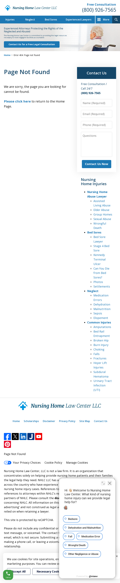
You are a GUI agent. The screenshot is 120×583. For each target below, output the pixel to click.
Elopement (100, 318)
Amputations (102, 327)
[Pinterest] (7, 444)
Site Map (84, 421)
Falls (96, 354)
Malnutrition (101, 309)
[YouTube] (38, 436)
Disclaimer (49, 421)
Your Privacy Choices (27, 462)
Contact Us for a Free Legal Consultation (32, 44)
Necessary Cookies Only (53, 571)
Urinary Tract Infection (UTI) (102, 385)
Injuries (10, 19)
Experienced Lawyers (78, 19)
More (106, 19)
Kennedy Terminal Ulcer (99, 259)
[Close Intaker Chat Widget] (109, 483)
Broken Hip (101, 340)
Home (7, 55)
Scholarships (31, 421)
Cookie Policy (53, 462)
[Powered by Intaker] (93, 576)
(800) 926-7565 (99, 9)
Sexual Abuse (102, 219)
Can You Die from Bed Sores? (101, 273)
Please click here (17, 101)
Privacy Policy (67, 421)
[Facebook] (7, 436)
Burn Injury (100, 345)
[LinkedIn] (23, 436)
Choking (98, 349)
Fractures (99, 358)
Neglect (30, 19)
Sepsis (97, 313)
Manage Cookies (77, 462)
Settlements (101, 286)
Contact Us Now (96, 164)
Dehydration (101, 304)
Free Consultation (101, 4)
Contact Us (100, 421)
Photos (98, 282)
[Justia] (30, 436)
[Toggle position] (103, 483)
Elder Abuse (101, 210)
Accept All (19, 571)
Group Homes (102, 214)
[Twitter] (15, 436)
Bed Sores (51, 19)
